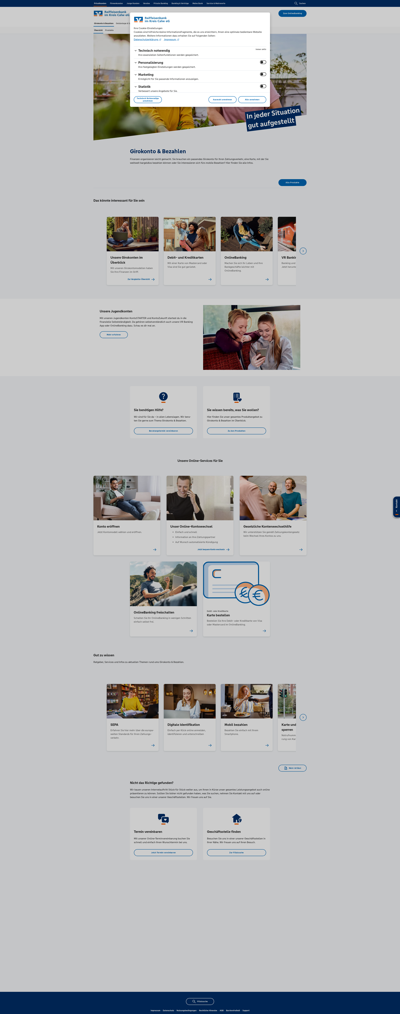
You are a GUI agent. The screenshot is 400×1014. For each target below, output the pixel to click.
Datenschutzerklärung (146, 39)
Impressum (170, 39)
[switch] (263, 62)
